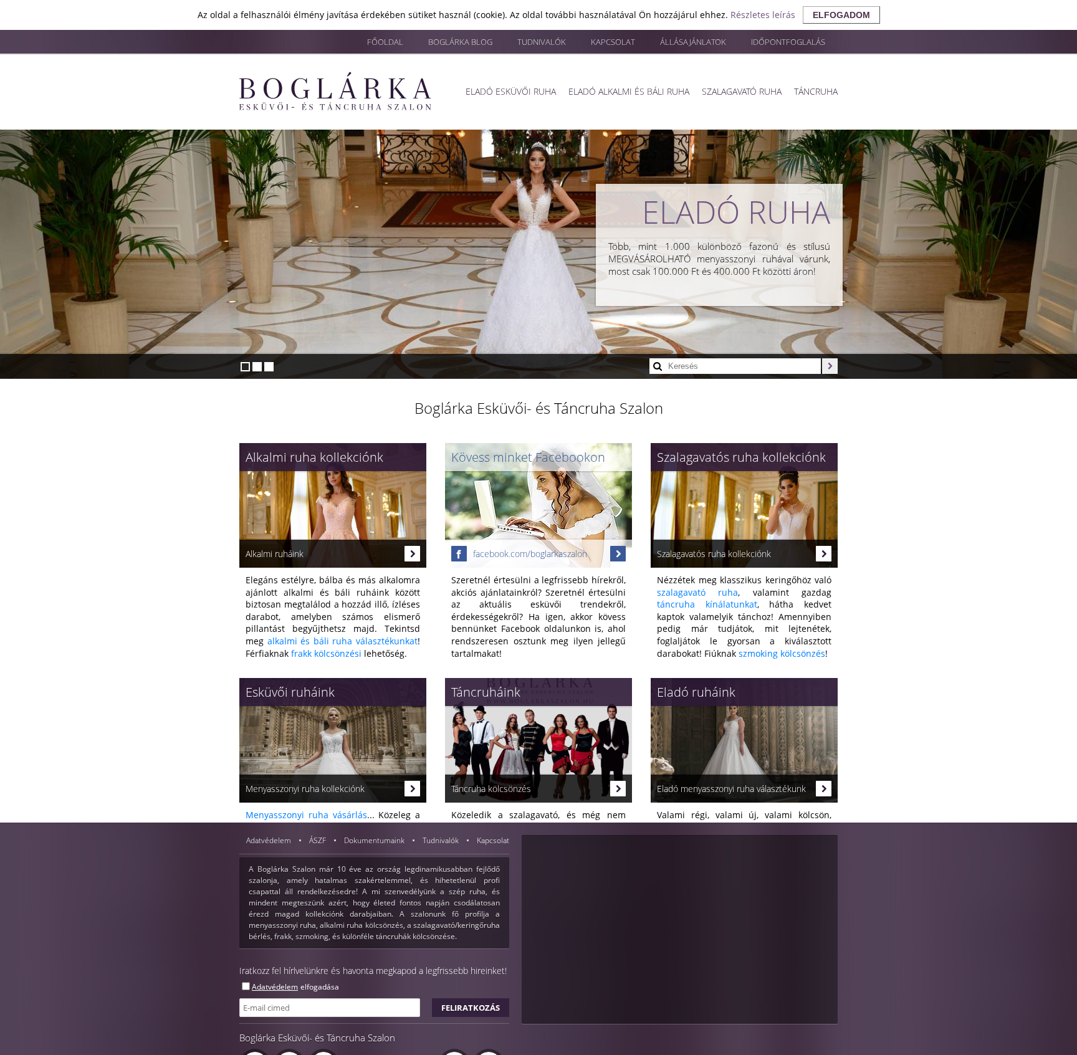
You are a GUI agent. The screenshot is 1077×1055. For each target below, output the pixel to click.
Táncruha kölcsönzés (491, 789)
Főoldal (385, 41)
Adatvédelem (269, 840)
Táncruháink (485, 692)
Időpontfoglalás (788, 41)
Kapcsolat (613, 41)
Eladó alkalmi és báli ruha (628, 91)
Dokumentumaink (375, 840)
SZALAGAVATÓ (730, 212)
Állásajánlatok (693, 41)
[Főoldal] (335, 91)
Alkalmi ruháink (275, 554)
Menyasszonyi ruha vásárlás (306, 815)
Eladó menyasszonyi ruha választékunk (731, 789)
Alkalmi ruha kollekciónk (314, 457)
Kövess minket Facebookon (528, 457)
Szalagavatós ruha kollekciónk (741, 457)
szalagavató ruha (697, 592)
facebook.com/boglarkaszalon (530, 554)
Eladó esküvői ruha (511, 91)
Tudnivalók (541, 41)
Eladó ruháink (696, 692)
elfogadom (841, 15)
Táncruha (816, 91)
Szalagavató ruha (742, 91)
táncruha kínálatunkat (707, 604)
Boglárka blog (460, 41)
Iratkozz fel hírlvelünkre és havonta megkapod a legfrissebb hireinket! (373, 970)
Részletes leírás (762, 15)
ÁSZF (318, 840)
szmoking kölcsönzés (782, 653)
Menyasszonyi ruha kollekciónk (305, 789)
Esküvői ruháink (290, 692)
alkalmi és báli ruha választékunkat (342, 641)
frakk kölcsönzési (326, 653)
